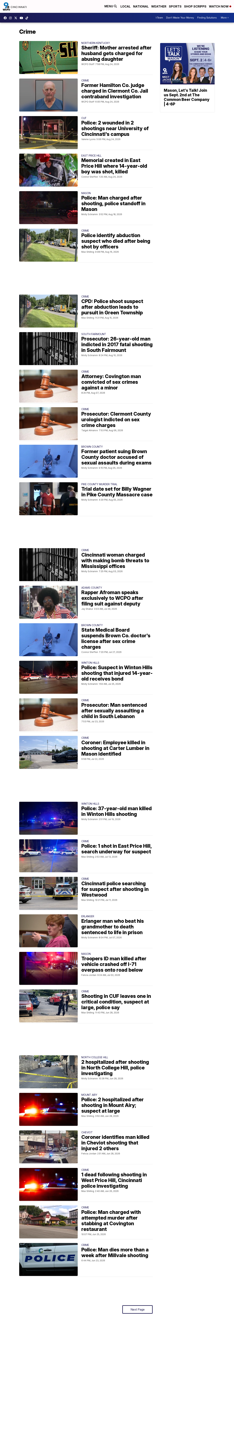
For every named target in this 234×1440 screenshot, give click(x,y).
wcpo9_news (11, 17)
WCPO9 (6, 17)
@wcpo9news (28, 17)
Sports (175, 6)
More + (225, 18)
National (141, 6)
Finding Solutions (207, 18)
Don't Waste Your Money (180, 18)
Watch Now (219, 6)
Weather (158, 6)
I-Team (159, 18)
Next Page (138, 1309)
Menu (109, 6)
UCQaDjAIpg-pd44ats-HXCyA (22, 17)
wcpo (16, 17)
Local (125, 6)
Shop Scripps (195, 6)
